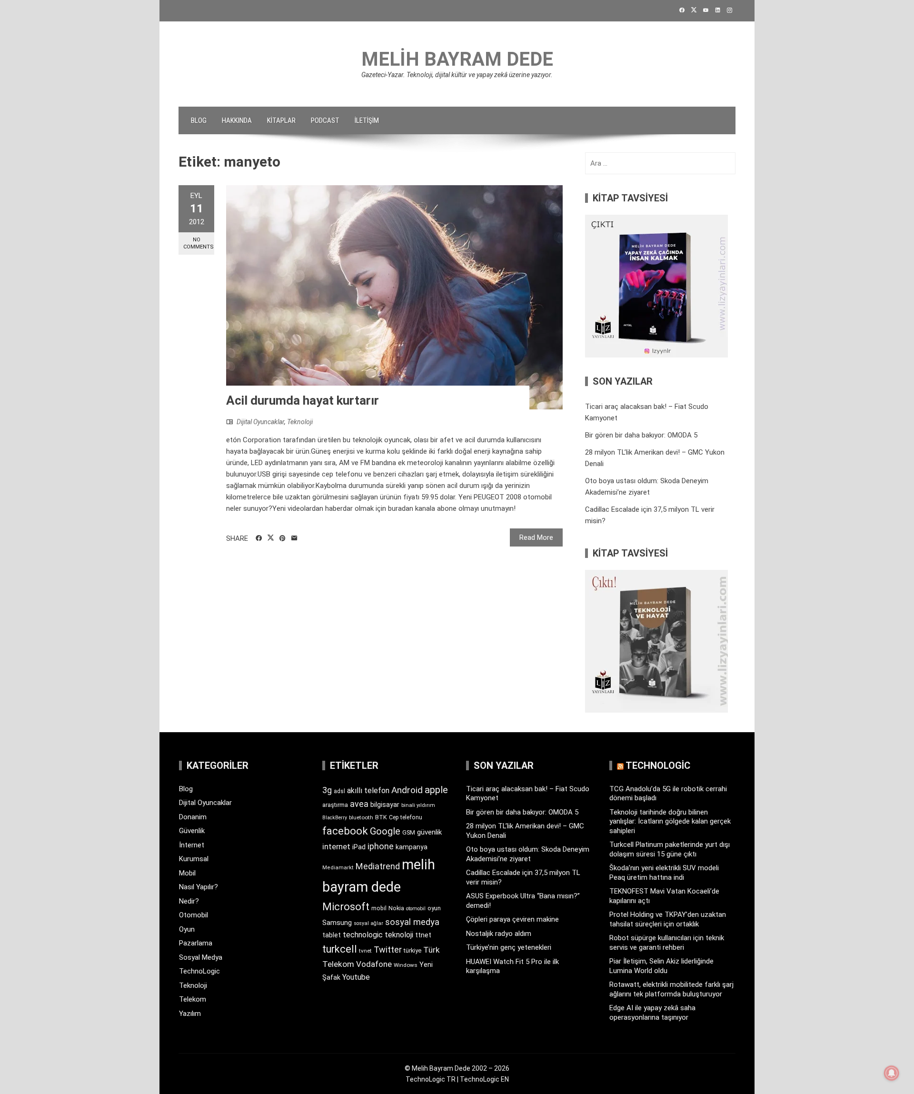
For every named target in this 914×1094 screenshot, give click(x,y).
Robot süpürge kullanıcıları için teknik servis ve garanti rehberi (666, 943)
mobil (379, 908)
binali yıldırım (418, 805)
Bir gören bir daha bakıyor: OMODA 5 (641, 435)
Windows (405, 965)
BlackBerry (334, 818)
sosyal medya (412, 922)
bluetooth (361, 817)
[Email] (294, 538)
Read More (536, 537)
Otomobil (193, 915)
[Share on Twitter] (271, 537)
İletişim (367, 120)
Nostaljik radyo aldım (498, 933)
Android (407, 790)
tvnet (365, 950)
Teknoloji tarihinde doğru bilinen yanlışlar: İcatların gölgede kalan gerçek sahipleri (670, 821)
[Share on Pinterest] (282, 538)
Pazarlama (195, 943)
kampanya (411, 847)
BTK (381, 817)
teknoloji (399, 934)
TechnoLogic (199, 971)
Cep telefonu (405, 817)
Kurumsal (194, 859)
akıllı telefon (368, 790)
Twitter (388, 950)
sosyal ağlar (368, 923)
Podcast (325, 120)
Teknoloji (300, 422)
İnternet (191, 845)
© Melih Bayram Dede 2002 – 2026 (457, 1068)
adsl (339, 791)
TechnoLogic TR (431, 1079)
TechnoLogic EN (484, 1079)
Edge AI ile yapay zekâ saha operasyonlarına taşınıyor (652, 1013)
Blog (199, 120)
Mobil (187, 873)
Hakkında (237, 120)
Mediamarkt (338, 868)
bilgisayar (384, 804)
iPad (359, 847)
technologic (363, 934)
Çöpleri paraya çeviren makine (512, 919)
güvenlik (429, 832)
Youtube (356, 977)
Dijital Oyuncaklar (260, 422)
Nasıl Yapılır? (198, 887)
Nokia (396, 908)
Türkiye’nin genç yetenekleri (508, 947)
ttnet (423, 935)
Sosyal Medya (200, 957)
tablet (331, 935)
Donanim (193, 817)
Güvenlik (192, 830)
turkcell (339, 949)
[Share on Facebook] (259, 538)
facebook (345, 831)
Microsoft (345, 906)
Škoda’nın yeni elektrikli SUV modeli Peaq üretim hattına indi (664, 873)
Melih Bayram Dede (457, 59)
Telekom (192, 999)
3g (327, 790)
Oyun (187, 929)
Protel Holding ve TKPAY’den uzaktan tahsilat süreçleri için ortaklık (667, 919)
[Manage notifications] (891, 1073)
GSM (408, 832)
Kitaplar (281, 120)
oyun (434, 908)
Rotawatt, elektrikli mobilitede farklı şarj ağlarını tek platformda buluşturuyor (671, 989)
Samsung (337, 923)
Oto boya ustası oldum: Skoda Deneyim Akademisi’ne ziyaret (527, 854)
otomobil (416, 908)
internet (336, 846)
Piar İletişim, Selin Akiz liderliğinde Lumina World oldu (661, 966)
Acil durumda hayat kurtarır (302, 400)
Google (385, 831)
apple (436, 790)
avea (359, 804)
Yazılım (190, 1013)
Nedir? (189, 901)
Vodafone (374, 964)
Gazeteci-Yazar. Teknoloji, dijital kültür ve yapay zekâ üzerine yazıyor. (457, 75)
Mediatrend (378, 866)
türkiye (412, 950)
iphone (381, 846)
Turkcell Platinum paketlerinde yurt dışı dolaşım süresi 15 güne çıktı (669, 849)
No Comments (198, 243)
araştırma (335, 804)
